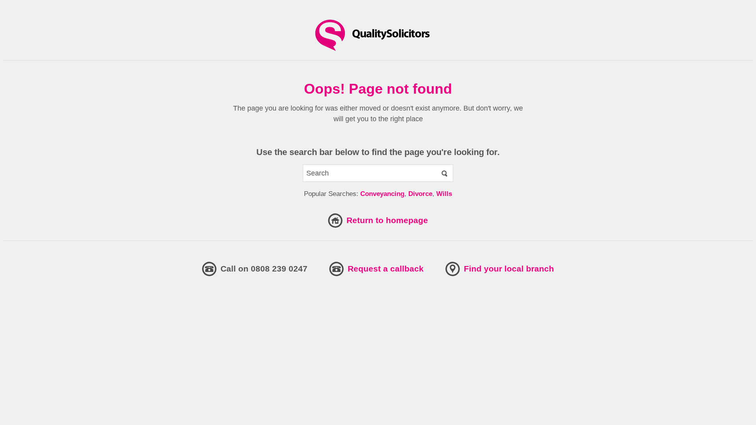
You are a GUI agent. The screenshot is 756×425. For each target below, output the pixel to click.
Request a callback (386, 268)
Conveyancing (382, 194)
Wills (444, 194)
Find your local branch (509, 268)
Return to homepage (387, 220)
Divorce (420, 194)
